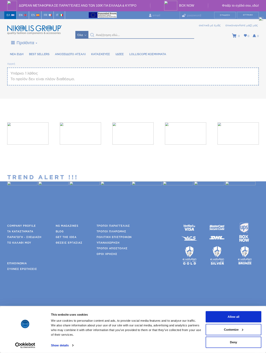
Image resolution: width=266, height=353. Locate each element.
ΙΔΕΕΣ (119, 54)
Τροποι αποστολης (112, 248)
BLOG (60, 231)
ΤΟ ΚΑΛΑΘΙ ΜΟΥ (19, 243)
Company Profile (21, 226)
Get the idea (66, 237)
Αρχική (11, 63)
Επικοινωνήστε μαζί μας (241, 25)
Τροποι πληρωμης (111, 231)
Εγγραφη (248, 15)
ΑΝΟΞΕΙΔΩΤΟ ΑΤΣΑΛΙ (70, 54)
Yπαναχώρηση (108, 243)
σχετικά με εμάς (210, 25)
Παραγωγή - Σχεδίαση (24, 237)
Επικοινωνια (17, 263)
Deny (233, 342)
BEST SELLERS (39, 54)
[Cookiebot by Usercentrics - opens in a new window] (25, 345)
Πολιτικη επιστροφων (114, 237)
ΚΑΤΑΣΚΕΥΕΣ (100, 54)
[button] (92, 35)
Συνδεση (225, 15)
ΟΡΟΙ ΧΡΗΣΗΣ (107, 254)
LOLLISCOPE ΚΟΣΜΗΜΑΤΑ (147, 54)
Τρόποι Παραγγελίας (113, 226)
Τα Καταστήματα (20, 231)
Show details (60, 345)
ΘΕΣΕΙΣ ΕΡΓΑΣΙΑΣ (69, 243)
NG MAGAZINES (67, 226)
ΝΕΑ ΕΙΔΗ (17, 54)
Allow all (233, 316)
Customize (231, 329)
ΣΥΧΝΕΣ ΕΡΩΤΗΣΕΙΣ (22, 269)
